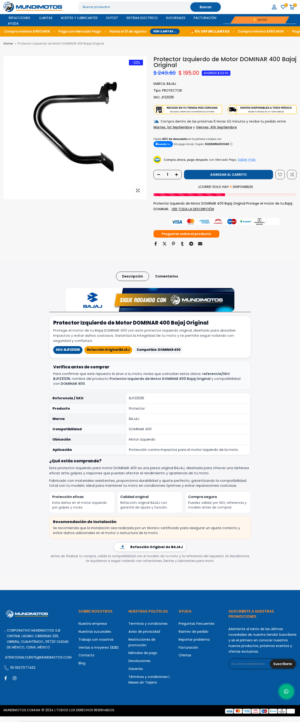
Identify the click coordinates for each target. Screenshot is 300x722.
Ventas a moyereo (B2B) (99, 647)
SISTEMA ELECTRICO (142, 17)
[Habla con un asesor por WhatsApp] (286, 691)
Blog (82, 663)
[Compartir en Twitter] (164, 244)
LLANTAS (45, 17)
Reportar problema (194, 639)
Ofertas (185, 655)
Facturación (188, 647)
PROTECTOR (172, 90)
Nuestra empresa (93, 623)
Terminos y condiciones (148, 623)
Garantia (135, 668)
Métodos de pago (142, 653)
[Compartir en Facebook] (156, 244)
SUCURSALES (175, 17)
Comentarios (166, 276)
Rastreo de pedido (193, 631)
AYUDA (13, 23)
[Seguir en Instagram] (14, 678)
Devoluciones (139, 660)
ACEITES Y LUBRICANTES (79, 17)
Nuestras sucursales (95, 631)
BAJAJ (171, 83)
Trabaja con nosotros (96, 639)
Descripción (132, 276)
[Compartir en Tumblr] (182, 244)
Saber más (246, 159)
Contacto (86, 655)
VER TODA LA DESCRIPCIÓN (193, 209)
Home (8, 43)
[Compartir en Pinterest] (173, 244)
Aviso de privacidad (144, 631)
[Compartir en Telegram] (191, 244)
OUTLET (112, 17)
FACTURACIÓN (205, 17)
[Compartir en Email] (200, 244)
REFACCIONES (19, 17)
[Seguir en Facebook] (6, 678)
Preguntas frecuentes (196, 623)
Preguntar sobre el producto (186, 234)
